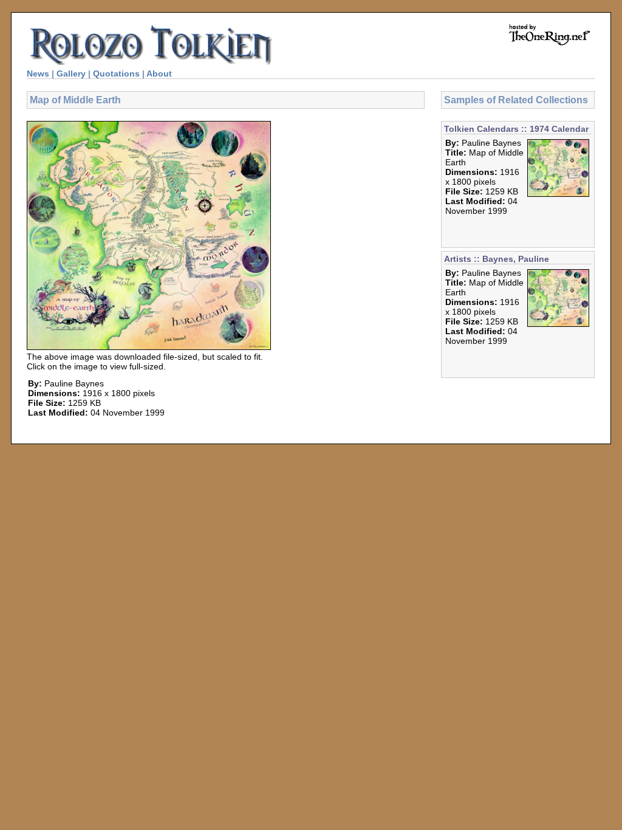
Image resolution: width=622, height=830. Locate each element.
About (159, 73)
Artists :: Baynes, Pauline (496, 259)
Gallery (71, 73)
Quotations (116, 73)
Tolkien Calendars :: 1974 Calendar (516, 129)
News (38, 73)
